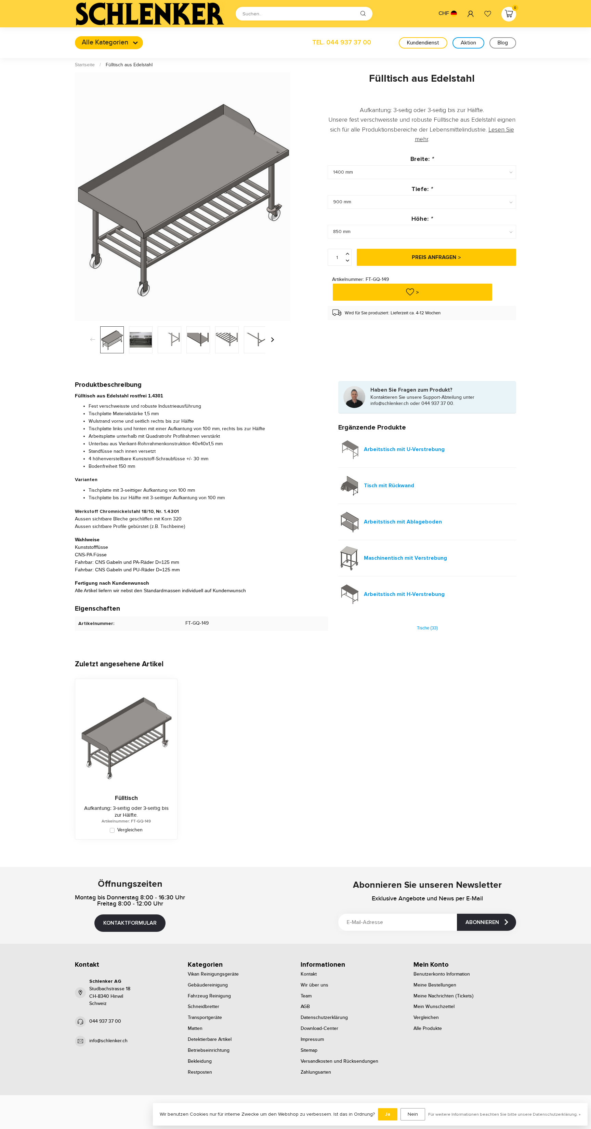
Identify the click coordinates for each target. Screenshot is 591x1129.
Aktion (468, 42)
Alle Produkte (427, 1028)
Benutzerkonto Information (441, 974)
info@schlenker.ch (108, 1041)
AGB (305, 1007)
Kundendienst (423, 42)
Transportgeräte (205, 1018)
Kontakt (309, 974)
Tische (427, 628)
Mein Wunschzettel (434, 1007)
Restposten (200, 1072)
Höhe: (421, 218)
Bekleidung (200, 1061)
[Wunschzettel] (487, 14)
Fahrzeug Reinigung (209, 996)
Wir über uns (314, 985)
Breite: (421, 159)
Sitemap (309, 1050)
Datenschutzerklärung (324, 1018)
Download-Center (319, 1028)
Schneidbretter (203, 1007)
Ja (387, 1114)
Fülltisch (126, 798)
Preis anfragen (434, 257)
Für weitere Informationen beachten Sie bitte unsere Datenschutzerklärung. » (504, 1114)
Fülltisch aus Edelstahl (129, 65)
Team (306, 996)
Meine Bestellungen (434, 985)
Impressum (312, 1039)
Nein (413, 1114)
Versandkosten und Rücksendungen (339, 1061)
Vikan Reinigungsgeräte (213, 974)
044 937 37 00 (105, 1021)
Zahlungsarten (316, 1072)
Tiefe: (421, 188)
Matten (195, 1028)
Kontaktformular (130, 923)
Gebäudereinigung (208, 985)
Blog (503, 42)
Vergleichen (130, 830)
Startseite (85, 65)
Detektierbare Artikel (210, 1039)
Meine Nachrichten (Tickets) (443, 996)
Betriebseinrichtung (208, 1050)
